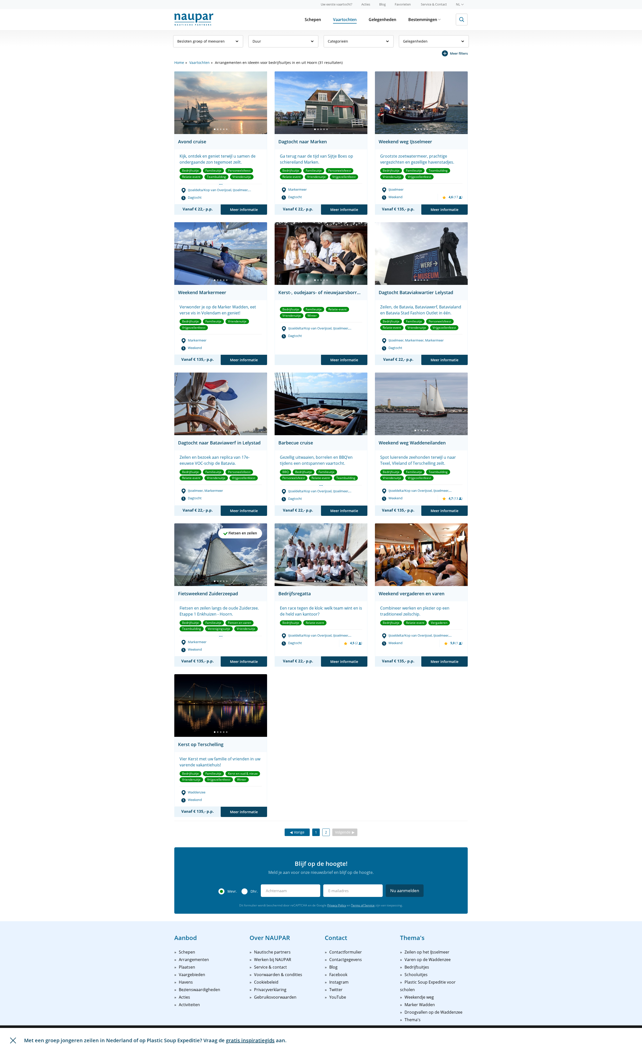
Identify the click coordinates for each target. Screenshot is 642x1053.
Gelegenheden (382, 19)
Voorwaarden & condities (278, 974)
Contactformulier (345, 952)
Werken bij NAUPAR (272, 959)
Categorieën (338, 41)
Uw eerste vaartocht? (336, 4)
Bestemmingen (422, 19)
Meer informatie (244, 209)
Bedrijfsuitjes (417, 967)
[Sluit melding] (13, 1040)
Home (179, 62)
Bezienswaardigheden (199, 989)
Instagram (339, 982)
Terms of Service (363, 905)
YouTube (337, 997)
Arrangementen (194, 959)
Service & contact (270, 967)
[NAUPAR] (193, 20)
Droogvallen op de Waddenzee (433, 1012)
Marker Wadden (420, 1004)
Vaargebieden (192, 974)
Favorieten (403, 4)
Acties (365, 4)
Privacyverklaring (270, 989)
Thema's (413, 1019)
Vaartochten (345, 19)
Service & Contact (434, 4)
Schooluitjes (416, 974)
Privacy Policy (336, 905)
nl (458, 4)
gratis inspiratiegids (250, 1040)
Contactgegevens (345, 959)
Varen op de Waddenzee (428, 959)
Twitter (336, 989)
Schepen (313, 19)
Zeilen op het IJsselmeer (427, 952)
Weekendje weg (419, 997)
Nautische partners (272, 952)
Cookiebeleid (266, 982)
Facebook (338, 974)
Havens (186, 982)
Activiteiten (189, 1004)
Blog (382, 4)
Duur (257, 41)
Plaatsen (187, 967)
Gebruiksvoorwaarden (275, 997)
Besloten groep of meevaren (201, 41)
